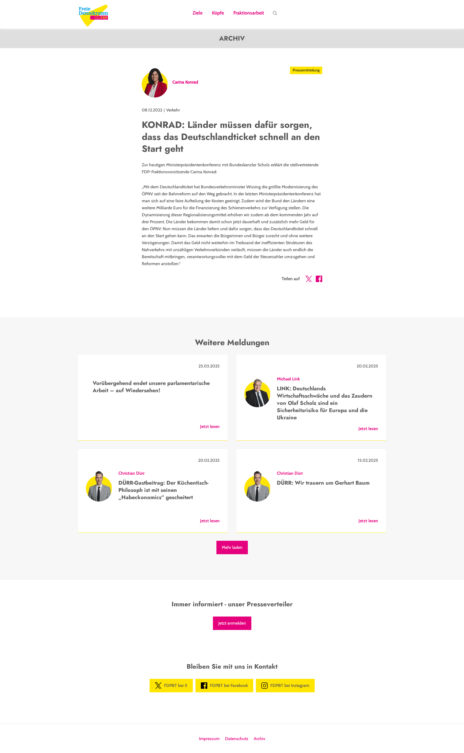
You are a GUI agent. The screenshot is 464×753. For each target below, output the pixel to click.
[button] (308, 280)
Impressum (209, 738)
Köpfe (218, 13)
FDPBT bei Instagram (289, 685)
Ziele (197, 13)
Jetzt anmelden (232, 623)
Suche (274, 14)
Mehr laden (232, 547)
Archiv (259, 738)
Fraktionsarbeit (248, 13)
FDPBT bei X (175, 685)
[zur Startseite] (93, 14)
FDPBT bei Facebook (229, 685)
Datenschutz (236, 738)
